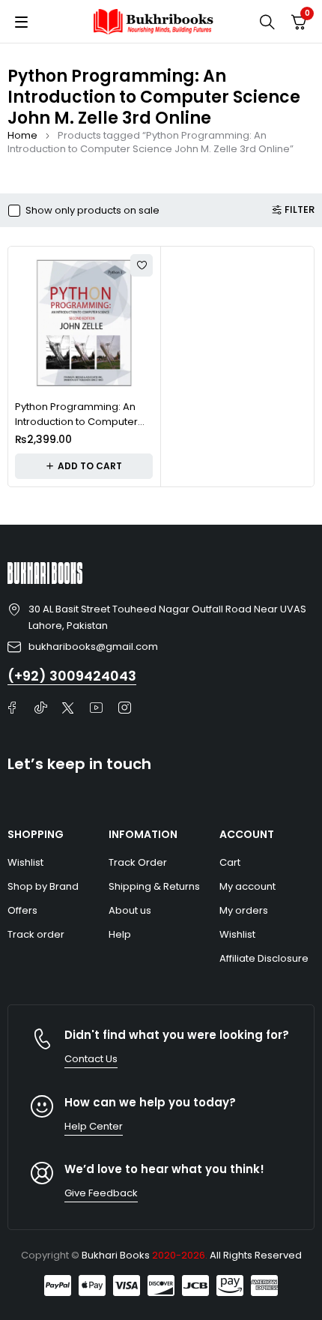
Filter (300, 210)
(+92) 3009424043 (71, 675)
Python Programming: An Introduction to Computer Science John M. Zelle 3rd (77, 421)
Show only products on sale (92, 210)
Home (22, 135)
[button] (84, 466)
